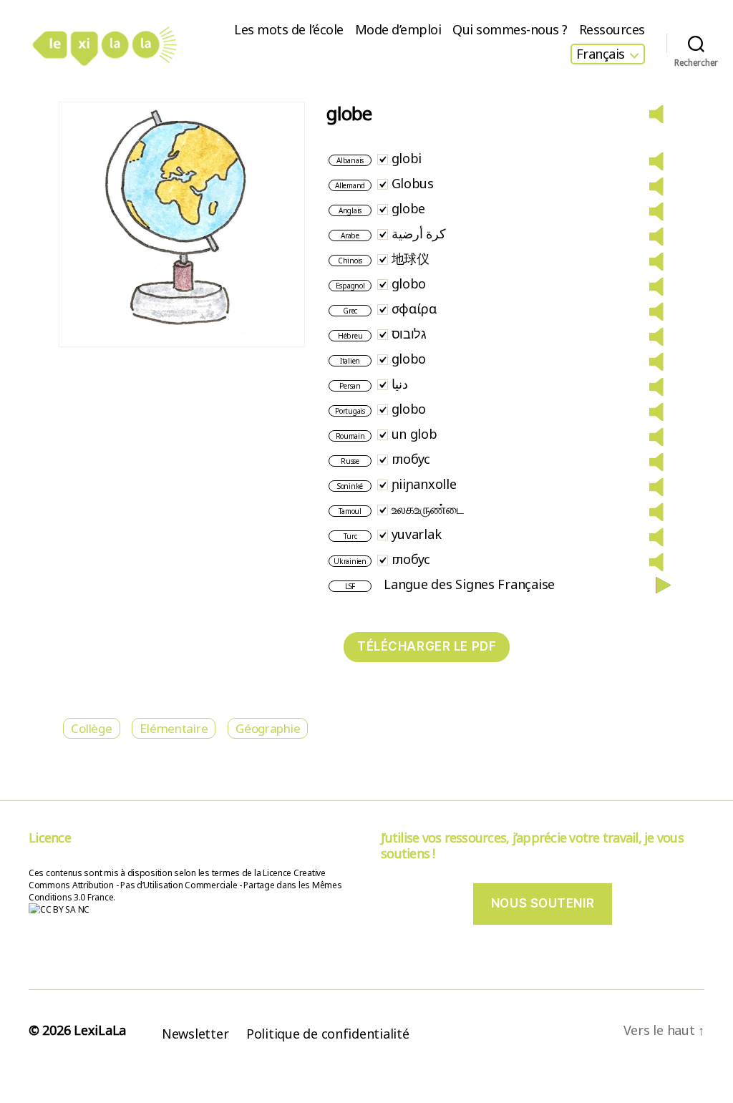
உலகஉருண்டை (428, 509)
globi (407, 158)
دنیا (400, 383)
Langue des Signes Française (469, 584)
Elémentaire (174, 728)
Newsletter (195, 1033)
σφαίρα (414, 308)
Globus (413, 183)
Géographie (268, 728)
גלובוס (409, 333)
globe (409, 208)
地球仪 (410, 258)
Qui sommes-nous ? (510, 30)
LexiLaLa (100, 1030)
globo (409, 283)
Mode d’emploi (398, 30)
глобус (411, 458)
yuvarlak (417, 534)
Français (600, 54)
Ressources (612, 30)
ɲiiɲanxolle (424, 483)
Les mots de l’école (289, 30)
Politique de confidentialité (327, 1033)
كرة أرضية (419, 233)
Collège (91, 728)
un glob (414, 433)
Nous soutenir (542, 903)
